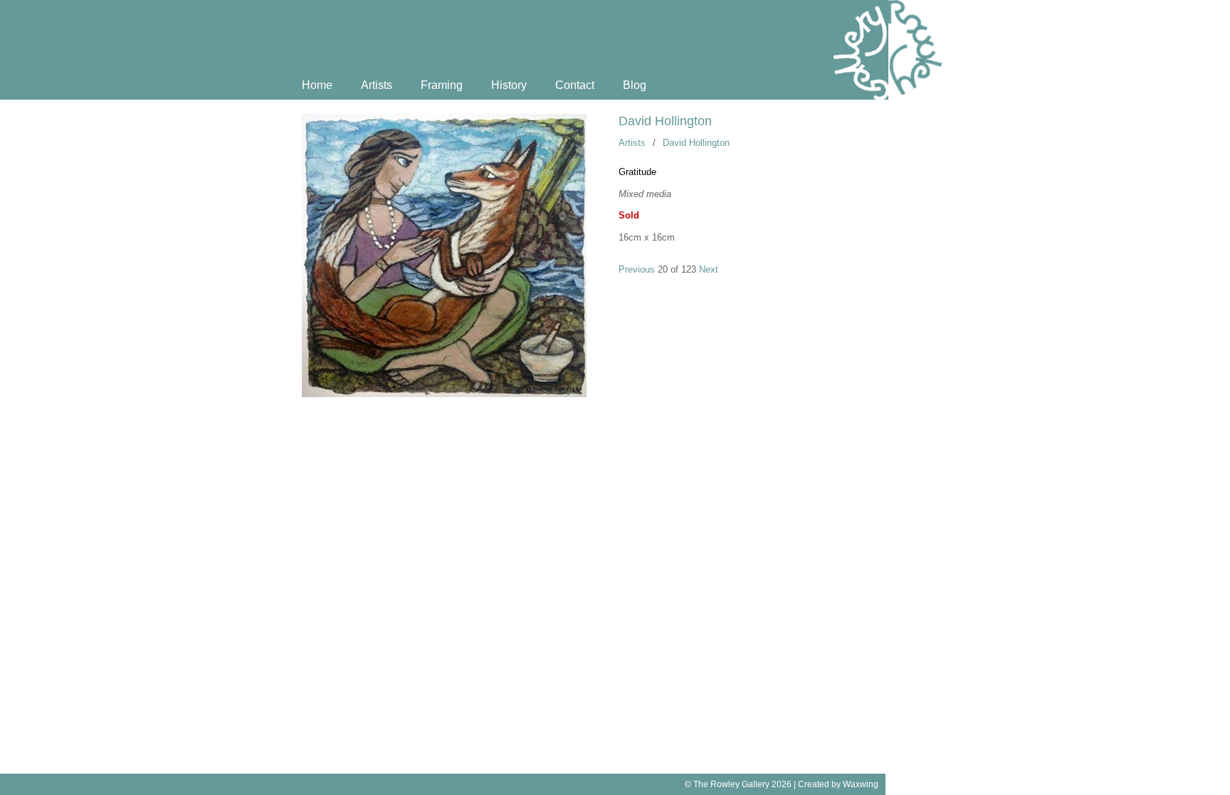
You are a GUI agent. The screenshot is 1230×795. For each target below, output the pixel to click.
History (509, 85)
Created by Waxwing (838, 784)
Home (317, 85)
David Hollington (665, 121)
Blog (634, 85)
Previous (637, 269)
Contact (574, 85)
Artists (376, 85)
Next (708, 269)
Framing (442, 85)
